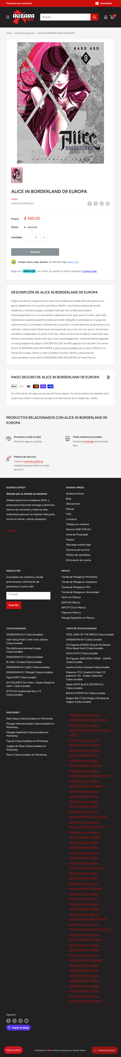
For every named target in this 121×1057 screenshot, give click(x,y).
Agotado (35, 251)
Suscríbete (106, 3)
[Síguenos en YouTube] (26, 1021)
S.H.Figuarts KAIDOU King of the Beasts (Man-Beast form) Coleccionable (88, 646)
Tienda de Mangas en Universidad (80, 592)
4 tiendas (89, 441)
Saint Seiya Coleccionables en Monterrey (29, 718)
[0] (112, 17)
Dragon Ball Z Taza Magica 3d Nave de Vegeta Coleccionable (87, 700)
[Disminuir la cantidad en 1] (27, 237)
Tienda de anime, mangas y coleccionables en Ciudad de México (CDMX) (89, 730)
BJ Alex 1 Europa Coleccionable (24, 661)
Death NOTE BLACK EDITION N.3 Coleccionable (84, 686)
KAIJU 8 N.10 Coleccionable (82, 653)
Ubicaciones (73, 503)
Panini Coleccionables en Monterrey (26, 754)
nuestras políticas (33, 461)
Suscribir (14, 605)
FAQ (68, 513)
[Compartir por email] (107, 203)
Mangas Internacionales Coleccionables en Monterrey (30, 725)
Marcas (70, 508)
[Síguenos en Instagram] (20, 1021)
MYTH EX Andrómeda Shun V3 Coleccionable (23, 693)
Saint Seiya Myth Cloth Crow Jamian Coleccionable (27, 641)
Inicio (9, 33)
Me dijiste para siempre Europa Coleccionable (23, 650)
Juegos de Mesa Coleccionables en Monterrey (26, 748)
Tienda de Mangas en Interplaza (79, 581)
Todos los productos (25, 33)
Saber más (73, 261)
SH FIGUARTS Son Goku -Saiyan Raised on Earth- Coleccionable (30, 684)
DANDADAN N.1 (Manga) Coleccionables (29, 672)
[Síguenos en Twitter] (14, 1021)
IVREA (14, 199)
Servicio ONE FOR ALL (78, 529)
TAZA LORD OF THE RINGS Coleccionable (90, 634)
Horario (70, 539)
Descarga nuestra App (78, 544)
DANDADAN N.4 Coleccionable (84, 639)
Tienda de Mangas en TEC (76, 587)
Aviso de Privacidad (77, 534)
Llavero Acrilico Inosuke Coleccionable (88, 667)
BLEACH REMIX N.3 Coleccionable (85, 693)
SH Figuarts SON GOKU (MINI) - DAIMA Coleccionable (88, 660)
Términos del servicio (78, 549)
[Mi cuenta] (105, 17)
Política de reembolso (78, 554)
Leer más (11, 530)
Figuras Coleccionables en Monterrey (27, 740)
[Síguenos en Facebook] (8, 1021)
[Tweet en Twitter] (101, 203)
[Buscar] (94, 17)
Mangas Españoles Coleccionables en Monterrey (27, 734)
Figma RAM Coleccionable (21, 677)
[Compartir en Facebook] (89, 203)
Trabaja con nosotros (77, 524)
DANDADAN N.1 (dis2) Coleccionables (28, 667)
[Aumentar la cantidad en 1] (44, 237)
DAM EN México (70, 602)
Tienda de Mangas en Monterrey (79, 576)
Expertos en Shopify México (74, 1050)
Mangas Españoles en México (77, 617)
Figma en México (71, 612)
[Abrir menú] (7, 17)
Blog (68, 498)
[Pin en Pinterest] (95, 203)
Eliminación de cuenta (78, 560)
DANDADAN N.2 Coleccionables (24, 634)
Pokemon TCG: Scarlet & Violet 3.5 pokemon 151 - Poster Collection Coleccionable (85, 676)
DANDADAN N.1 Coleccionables (24, 656)
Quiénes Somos (75, 493)
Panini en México (71, 597)
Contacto (71, 519)
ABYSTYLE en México (73, 607)
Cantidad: (16, 237)
